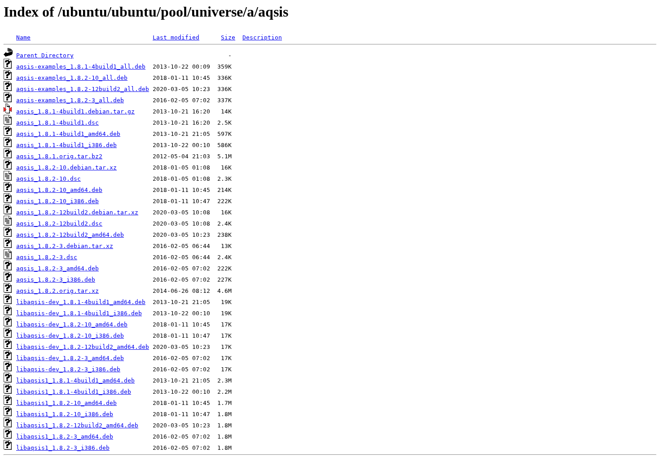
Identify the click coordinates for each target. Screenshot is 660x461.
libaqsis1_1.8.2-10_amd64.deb (66, 403)
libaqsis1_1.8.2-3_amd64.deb (64, 436)
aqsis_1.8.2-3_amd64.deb (57, 268)
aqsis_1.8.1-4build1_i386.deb (66, 145)
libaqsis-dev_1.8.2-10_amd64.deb (72, 324)
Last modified (176, 37)
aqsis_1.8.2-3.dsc (46, 257)
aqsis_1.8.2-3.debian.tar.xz (64, 246)
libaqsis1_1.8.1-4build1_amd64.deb (75, 380)
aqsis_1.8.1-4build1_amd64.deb (68, 133)
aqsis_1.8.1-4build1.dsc (57, 122)
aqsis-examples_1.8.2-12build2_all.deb (82, 89)
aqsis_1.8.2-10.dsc (48, 178)
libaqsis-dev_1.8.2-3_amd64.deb (70, 358)
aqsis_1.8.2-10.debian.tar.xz (66, 167)
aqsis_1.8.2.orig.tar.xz (57, 290)
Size (228, 37)
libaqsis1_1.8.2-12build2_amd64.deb (77, 425)
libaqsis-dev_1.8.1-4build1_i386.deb (79, 313)
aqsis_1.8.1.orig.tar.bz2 (59, 156)
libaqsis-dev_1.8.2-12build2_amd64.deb (82, 347)
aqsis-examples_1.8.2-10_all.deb (72, 77)
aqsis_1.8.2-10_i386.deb (57, 201)
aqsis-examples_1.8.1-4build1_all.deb (80, 66)
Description (262, 37)
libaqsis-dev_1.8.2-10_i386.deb (70, 335)
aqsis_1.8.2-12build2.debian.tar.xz (77, 212)
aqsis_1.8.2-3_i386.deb (55, 279)
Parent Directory (45, 55)
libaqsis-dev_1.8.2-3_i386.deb (68, 369)
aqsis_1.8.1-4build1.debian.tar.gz (75, 111)
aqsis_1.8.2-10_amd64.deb (59, 190)
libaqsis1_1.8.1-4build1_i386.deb (73, 391)
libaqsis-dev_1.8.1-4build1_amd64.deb (80, 302)
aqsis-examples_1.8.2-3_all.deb (70, 100)
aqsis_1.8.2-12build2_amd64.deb (70, 234)
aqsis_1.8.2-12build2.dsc (59, 223)
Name (23, 37)
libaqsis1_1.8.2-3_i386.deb (63, 447)
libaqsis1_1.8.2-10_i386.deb (64, 414)
